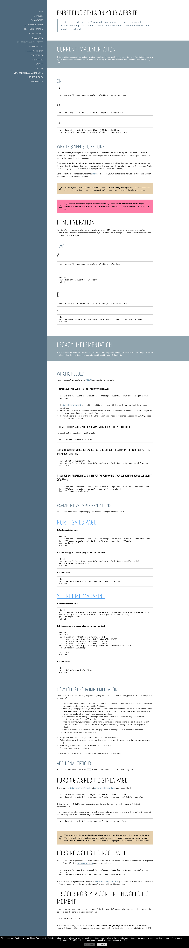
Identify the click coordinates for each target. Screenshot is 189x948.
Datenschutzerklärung (167, 938)
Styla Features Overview (33, 29)
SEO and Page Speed (35, 33)
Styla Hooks (38, 68)
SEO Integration (37, 55)
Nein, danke (89, 945)
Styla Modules (37, 59)
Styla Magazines (37, 20)
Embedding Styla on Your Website (30, 42)
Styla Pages (38, 15)
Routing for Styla (36, 46)
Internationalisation (35, 77)
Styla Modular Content (34, 24)
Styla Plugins (37, 37)
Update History (37, 81)
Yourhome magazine (81, 595)
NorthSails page (77, 522)
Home (41, 11)
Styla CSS (39, 64)
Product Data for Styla (34, 50)
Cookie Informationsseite (140, 938)
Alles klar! (102, 945)
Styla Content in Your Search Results (28, 72)
